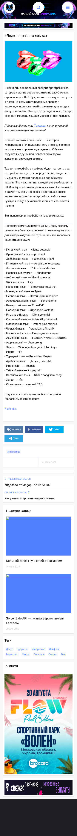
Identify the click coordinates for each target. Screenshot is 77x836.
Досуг (9, 649)
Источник (10, 408)
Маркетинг (12, 654)
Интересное (13, 451)
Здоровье (22, 649)
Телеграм (40, 125)
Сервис (53, 654)
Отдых (26, 654)
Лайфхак (54, 649)
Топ (63, 654)
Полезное (39, 654)
